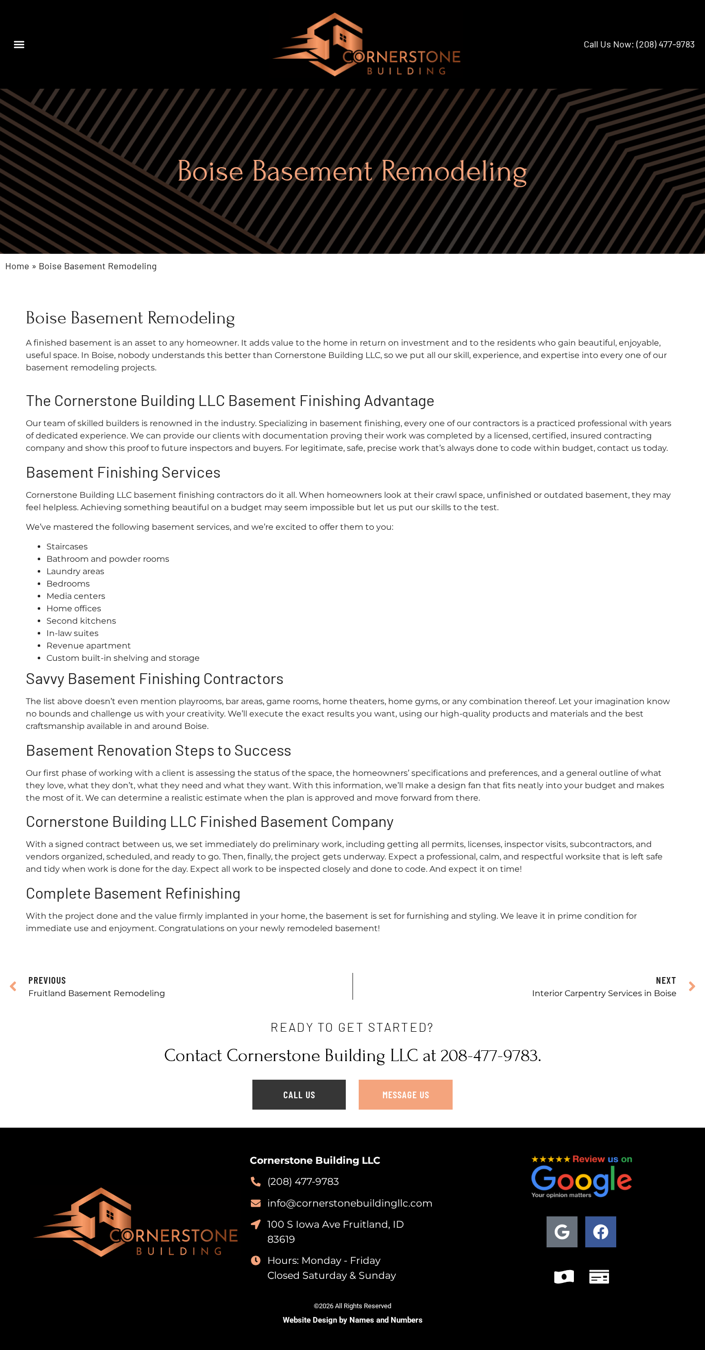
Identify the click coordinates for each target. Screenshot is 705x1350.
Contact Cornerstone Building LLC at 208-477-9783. (352, 1055)
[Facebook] (600, 1231)
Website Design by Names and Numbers (353, 1320)
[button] (18, 44)
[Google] (562, 1231)
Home (17, 265)
